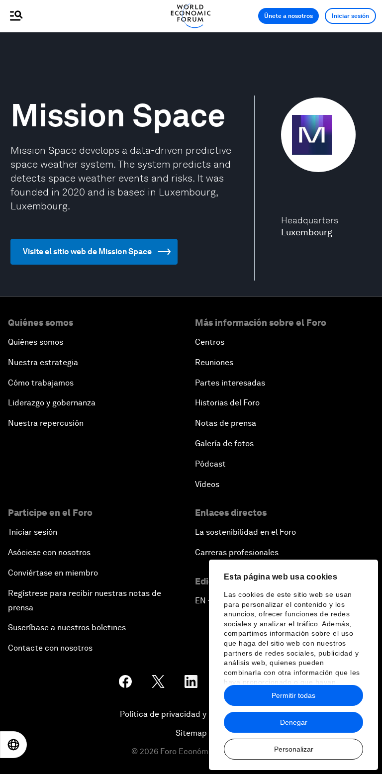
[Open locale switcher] (13, 745)
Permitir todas (293, 695)
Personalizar (293, 749)
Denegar (293, 722)
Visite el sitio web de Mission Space (87, 251)
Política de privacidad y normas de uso (191, 714)
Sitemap (191, 733)
